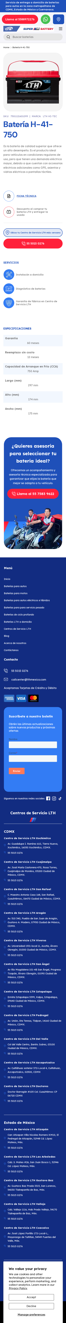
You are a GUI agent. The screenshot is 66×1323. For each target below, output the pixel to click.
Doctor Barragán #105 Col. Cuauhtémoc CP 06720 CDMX (32, 1093)
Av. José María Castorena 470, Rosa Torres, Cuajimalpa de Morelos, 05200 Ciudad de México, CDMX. (32, 871)
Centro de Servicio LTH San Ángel (26, 964)
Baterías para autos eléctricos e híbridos (27, 600)
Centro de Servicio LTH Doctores (26, 1086)
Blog (6, 635)
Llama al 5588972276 (20, 19)
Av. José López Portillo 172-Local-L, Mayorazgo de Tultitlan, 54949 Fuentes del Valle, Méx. (32, 1237)
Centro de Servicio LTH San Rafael (27, 889)
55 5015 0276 (35, 243)
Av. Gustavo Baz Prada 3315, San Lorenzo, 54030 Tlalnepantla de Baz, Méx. (32, 1187)
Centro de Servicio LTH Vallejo (24, 1204)
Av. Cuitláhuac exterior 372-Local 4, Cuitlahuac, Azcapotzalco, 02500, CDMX (34, 1070)
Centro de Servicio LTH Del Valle (26, 1038)
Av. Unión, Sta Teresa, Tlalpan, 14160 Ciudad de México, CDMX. (34, 1022)
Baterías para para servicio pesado (24, 607)
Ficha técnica (26, 195)
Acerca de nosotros (15, 643)
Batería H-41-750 (21, 47)
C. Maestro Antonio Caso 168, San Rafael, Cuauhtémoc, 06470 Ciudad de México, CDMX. (34, 896)
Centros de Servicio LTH (17, 628)
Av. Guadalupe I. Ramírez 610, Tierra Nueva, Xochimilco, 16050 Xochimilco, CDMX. (33, 845)
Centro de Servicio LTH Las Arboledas (29, 1156)
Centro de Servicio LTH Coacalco (26, 1227)
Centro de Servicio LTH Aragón (25, 912)
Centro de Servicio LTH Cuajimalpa (28, 861)
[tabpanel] (33, 375)
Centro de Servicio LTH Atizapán (26, 1129)
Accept (31, 1297)
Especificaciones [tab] (17, 328)
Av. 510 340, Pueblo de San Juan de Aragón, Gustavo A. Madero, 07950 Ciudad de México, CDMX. (34, 922)
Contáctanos (11, 650)
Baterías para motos (15, 593)
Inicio (7, 579)
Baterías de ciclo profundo (19, 614)
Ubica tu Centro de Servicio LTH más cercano (35, 232)
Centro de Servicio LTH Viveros (25, 940)
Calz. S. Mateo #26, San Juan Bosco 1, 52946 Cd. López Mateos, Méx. (33, 1164)
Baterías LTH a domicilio (18, 621)
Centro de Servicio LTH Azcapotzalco (29, 1062)
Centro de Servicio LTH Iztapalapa (28, 991)
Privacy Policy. (18, 1288)
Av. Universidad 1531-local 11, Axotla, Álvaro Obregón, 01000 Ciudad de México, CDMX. (33, 947)
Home (6, 47)
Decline (31, 1306)
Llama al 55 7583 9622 (35, 494)
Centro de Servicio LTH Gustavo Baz (28, 1180)
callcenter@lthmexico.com (28, 679)
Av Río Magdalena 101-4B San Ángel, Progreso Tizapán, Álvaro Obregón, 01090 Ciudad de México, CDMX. (34, 973)
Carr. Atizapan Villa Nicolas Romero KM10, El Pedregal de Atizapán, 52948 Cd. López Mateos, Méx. (33, 1138)
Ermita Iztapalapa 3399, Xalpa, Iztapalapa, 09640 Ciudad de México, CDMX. (33, 999)
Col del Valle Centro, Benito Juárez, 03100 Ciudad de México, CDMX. (31, 1046)
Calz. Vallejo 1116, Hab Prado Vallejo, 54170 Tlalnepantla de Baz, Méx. (32, 1211)
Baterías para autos (15, 586)
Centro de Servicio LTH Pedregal (26, 1015)
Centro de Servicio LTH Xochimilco (27, 838)
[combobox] (33, 36)
